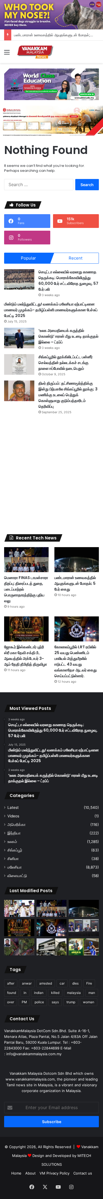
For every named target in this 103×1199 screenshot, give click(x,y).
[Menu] (7, 54)
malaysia (74, 993)
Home (16, 1173)
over (10, 1002)
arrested (45, 983)
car (62, 983)
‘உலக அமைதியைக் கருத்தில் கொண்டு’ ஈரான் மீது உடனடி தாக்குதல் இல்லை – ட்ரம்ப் (68, 336)
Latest (13, 807)
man (91, 993)
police (39, 1002)
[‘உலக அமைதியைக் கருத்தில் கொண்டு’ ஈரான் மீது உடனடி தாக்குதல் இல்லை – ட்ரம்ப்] (19, 338)
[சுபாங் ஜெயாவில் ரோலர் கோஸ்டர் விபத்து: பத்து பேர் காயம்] (19, 946)
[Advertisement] (51, 474)
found (11, 993)
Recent (75, 258)
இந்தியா (14, 833)
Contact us (82, 1173)
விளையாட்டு (17, 875)
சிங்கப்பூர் (14, 850)
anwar (27, 983)
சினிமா (13, 858)
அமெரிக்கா (16, 824)
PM (24, 1002)
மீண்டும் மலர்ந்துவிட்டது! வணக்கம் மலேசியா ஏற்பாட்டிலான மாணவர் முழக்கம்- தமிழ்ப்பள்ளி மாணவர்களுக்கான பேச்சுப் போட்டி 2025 (51, 309)
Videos (13, 816)
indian (38, 993)
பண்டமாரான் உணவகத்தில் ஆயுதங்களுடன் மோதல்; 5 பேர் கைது (75, 583)
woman (88, 1002)
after (10, 983)
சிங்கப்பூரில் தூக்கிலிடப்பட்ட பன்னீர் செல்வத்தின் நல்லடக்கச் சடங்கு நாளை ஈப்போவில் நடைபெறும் (65, 362)
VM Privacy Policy (54, 1173)
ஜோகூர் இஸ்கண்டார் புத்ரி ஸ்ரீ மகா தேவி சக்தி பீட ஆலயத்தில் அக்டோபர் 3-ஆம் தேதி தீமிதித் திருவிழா (25, 655)
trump (70, 1002)
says (55, 1002)
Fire (89, 983)
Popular (28, 258)
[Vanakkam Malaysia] (36, 52)
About (30, 1173)
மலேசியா (14, 867)
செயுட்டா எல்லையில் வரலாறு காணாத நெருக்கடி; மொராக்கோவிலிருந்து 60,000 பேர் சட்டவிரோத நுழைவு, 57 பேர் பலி (68, 280)
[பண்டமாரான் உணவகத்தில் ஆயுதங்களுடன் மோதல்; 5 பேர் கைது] (76, 559)
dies (75, 983)
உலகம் (12, 841)
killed (55, 993)
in (25, 993)
